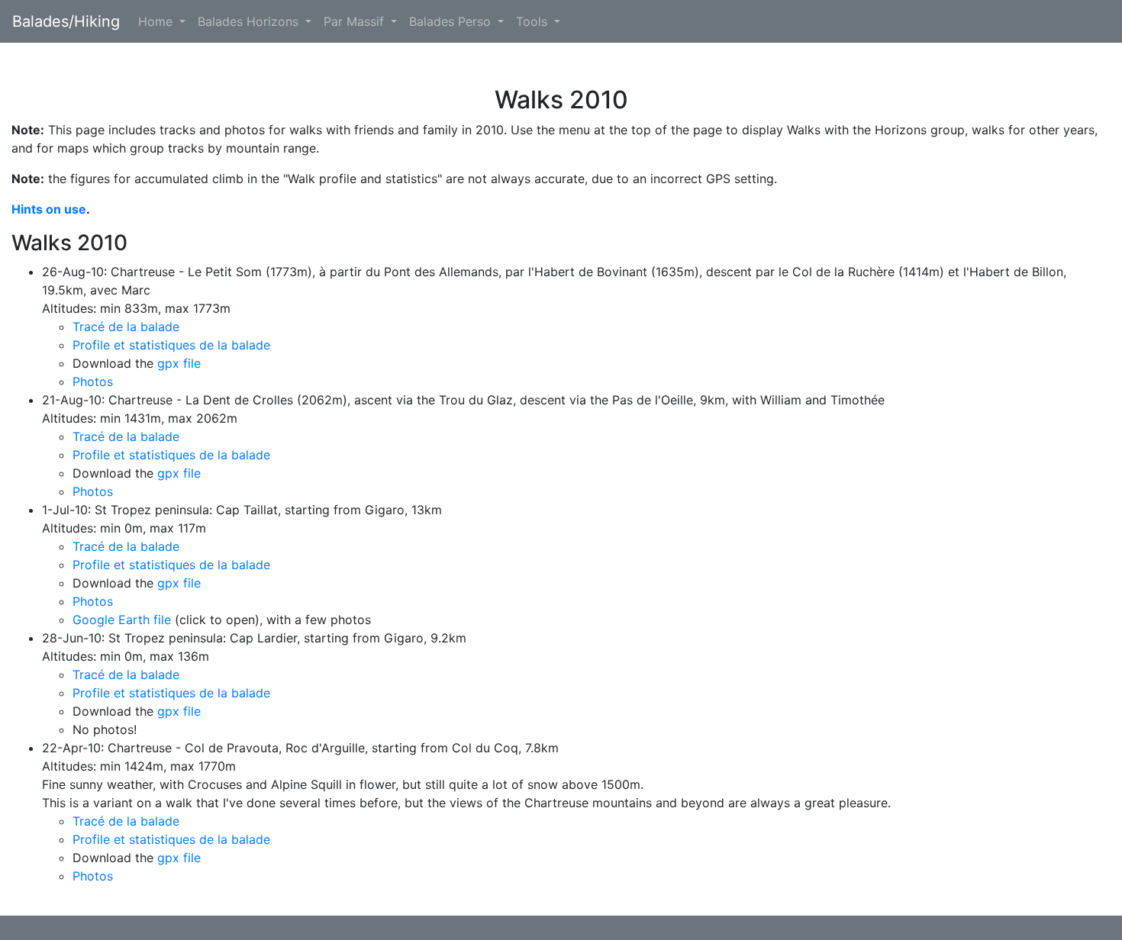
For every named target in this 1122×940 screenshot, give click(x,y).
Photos (93, 381)
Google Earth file (122, 619)
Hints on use (48, 209)
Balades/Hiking (66, 21)
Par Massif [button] (356, 21)
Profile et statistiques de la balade (171, 344)
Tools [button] (533, 21)
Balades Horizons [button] (250, 21)
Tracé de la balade (126, 326)
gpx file (179, 363)
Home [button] (157, 21)
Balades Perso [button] (452, 21)
